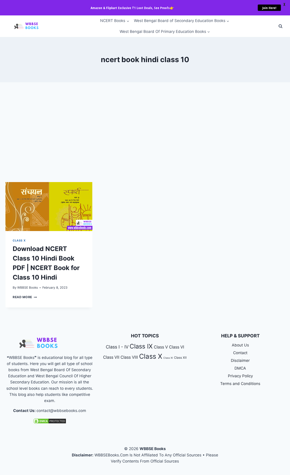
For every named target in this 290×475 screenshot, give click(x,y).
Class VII (111, 357)
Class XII (180, 357)
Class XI (168, 357)
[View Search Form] (280, 26)
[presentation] (48, 206)
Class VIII (129, 357)
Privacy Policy (240, 376)
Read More (25, 297)
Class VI (176, 346)
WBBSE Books (27, 287)
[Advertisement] (145, 132)
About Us (240, 345)
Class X (19, 240)
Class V (161, 346)
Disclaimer (240, 360)
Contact (240, 353)
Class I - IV (117, 347)
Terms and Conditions (240, 383)
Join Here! (267, 7)
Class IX (141, 346)
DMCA (240, 368)
